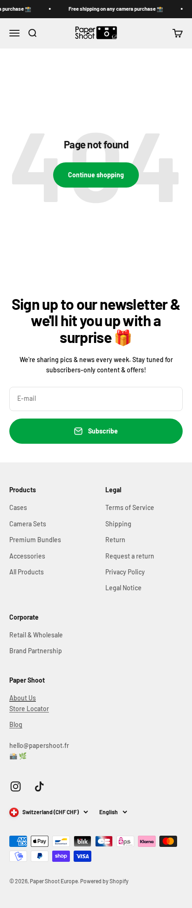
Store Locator (29, 708)
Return (115, 540)
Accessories (27, 556)
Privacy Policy (125, 572)
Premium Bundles (35, 540)
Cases (18, 507)
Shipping (118, 524)
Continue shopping (96, 175)
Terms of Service (129, 507)
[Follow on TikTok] (39, 786)
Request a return (129, 556)
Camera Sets (27, 524)
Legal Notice (123, 588)
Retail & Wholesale (36, 635)
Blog (15, 724)
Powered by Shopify (104, 881)
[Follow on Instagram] (15, 786)
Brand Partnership (35, 651)
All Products (26, 572)
